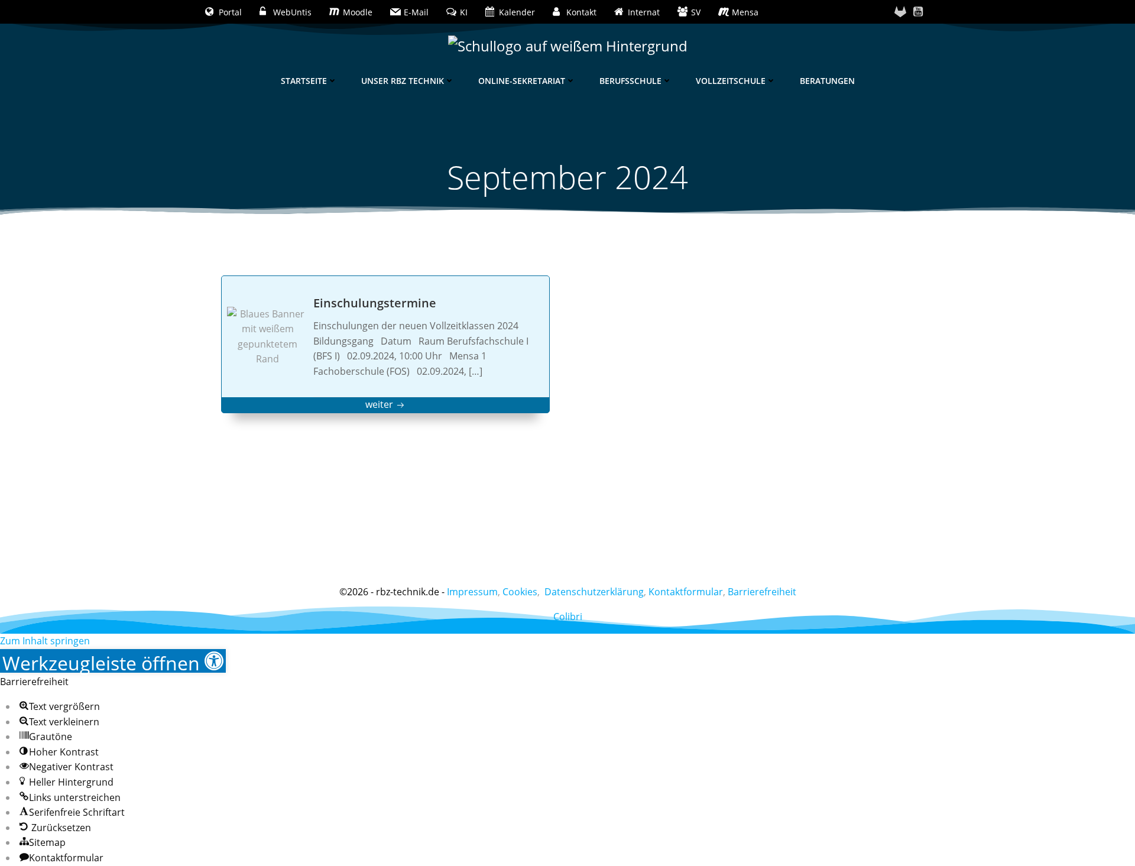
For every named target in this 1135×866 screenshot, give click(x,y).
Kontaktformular (685, 591)
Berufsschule (630, 80)
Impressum (472, 591)
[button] (113, 661)
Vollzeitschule (731, 80)
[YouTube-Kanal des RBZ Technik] (918, 12)
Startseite (304, 80)
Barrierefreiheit (762, 591)
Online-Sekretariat (521, 80)
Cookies (519, 591)
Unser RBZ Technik (402, 80)
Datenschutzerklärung (594, 591)
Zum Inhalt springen (45, 640)
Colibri (567, 616)
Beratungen (827, 80)
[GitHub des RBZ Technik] (900, 12)
